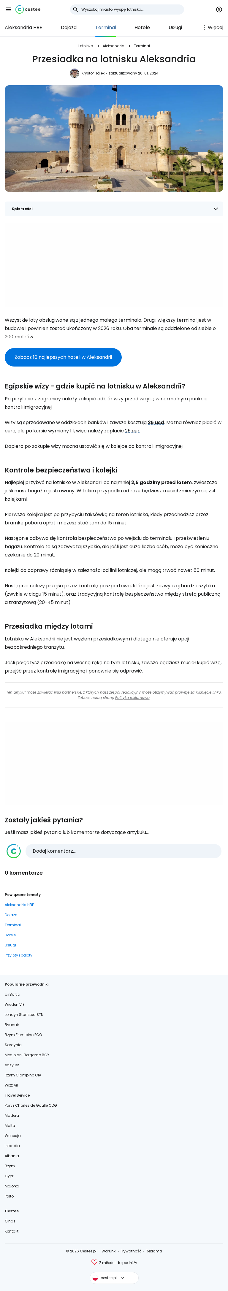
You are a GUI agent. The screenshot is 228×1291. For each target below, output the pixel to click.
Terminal (105, 27)
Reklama (154, 1251)
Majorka (12, 1186)
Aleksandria (113, 45)
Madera (12, 1115)
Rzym (10, 1165)
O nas (10, 1221)
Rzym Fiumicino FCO (23, 1034)
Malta (10, 1125)
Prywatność (131, 1251)
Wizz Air (11, 1085)
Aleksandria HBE (23, 27)
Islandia (12, 1145)
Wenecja (13, 1135)
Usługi (175, 27)
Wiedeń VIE (14, 1004)
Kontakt (11, 1231)
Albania (12, 1155)
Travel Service (17, 1095)
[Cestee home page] (27, 9)
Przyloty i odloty (18, 955)
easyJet (12, 1065)
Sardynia (13, 1044)
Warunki (109, 1251)
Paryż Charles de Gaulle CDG (31, 1105)
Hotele (142, 27)
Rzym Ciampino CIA (23, 1075)
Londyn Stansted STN (24, 1014)
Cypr (9, 1176)
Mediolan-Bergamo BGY (27, 1054)
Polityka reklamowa (132, 697)
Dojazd (69, 27)
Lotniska (85, 45)
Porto (9, 1196)
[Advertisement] (114, 265)
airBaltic (12, 994)
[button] (8, 9)
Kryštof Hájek (93, 73)
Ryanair (12, 1024)
